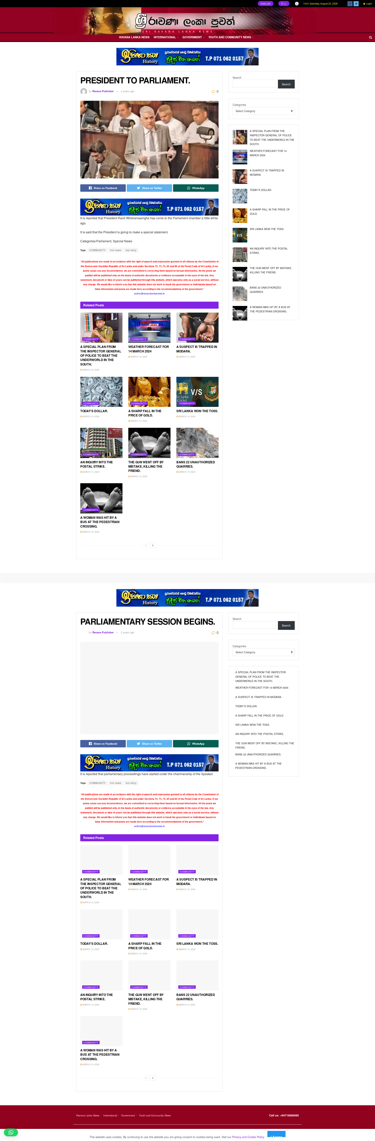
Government (192, 37)
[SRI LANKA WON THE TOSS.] (240, 235)
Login (368, 3)
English (266, 3)
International (165, 37)
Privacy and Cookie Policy (248, 1137)
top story (131, 250)
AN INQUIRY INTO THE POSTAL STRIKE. (96, 464)
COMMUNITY (97, 250)
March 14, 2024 (90, 369)
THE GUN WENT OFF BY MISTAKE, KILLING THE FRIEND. (146, 466)
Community (90, 339)
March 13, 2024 (186, 356)
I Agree (276, 1136)
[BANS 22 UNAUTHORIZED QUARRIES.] (240, 293)
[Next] (153, 545)
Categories (239, 105)
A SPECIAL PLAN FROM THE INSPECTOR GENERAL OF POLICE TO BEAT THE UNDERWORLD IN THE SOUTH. (100, 355)
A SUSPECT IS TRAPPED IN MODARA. (196, 348)
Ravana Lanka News (134, 37)
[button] (11, 1132)
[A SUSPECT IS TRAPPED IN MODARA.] (240, 176)
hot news (115, 250)
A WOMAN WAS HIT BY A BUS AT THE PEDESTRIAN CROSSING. (99, 522)
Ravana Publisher (103, 91)
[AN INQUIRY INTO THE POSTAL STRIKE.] (240, 254)
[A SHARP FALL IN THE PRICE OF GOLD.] (240, 215)
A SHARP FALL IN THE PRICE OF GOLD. (145, 413)
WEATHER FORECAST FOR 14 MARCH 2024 (148, 348)
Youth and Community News (229, 37)
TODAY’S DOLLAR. (94, 411)
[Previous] (146, 545)
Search (237, 77)
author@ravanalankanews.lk (149, 293)
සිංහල (284, 3)
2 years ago (127, 91)
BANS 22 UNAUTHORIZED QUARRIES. (195, 464)
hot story (131, 782)
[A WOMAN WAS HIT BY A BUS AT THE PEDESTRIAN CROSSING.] (240, 313)
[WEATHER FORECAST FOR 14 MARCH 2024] (240, 157)
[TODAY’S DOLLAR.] (240, 196)
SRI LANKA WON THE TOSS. (197, 411)
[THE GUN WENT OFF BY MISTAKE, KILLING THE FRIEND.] (240, 274)
